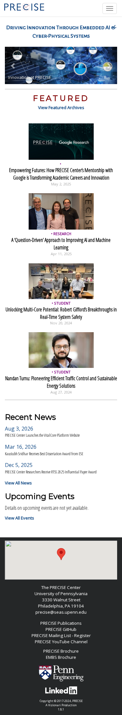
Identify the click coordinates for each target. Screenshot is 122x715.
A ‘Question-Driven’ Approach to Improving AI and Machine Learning (61, 243)
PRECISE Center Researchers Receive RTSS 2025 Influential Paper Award (51, 472)
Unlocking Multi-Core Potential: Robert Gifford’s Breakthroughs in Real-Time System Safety (61, 313)
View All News (18, 483)
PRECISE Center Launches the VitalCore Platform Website (42, 435)
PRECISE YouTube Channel (61, 642)
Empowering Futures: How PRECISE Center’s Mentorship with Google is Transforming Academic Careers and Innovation (61, 174)
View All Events (19, 518)
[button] (13, 65)
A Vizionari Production (61, 705)
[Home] (24, 7)
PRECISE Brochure (61, 651)
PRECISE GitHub (61, 629)
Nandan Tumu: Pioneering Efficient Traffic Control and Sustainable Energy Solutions (61, 382)
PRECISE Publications (61, 623)
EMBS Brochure (61, 657)
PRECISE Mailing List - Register (61, 635)
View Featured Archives (61, 107)
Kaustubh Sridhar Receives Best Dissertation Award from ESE (44, 454)
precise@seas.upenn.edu (61, 612)
